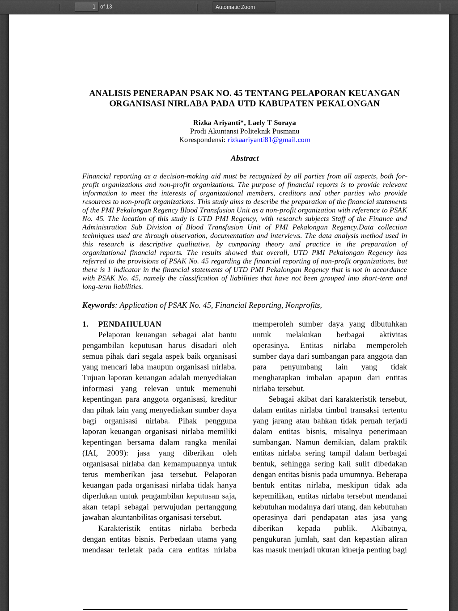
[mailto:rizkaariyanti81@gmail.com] (269, 139)
